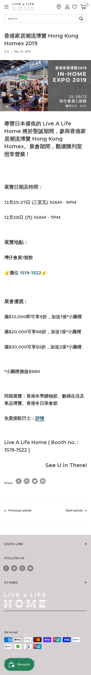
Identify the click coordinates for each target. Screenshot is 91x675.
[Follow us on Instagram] (22, 568)
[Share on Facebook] (19, 481)
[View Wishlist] (75, 7)
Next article (74, 510)
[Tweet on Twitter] (35, 481)
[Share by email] (43, 481)
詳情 (39, 418)
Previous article (20, 510)
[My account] (67, 6)
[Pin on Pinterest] (27, 481)
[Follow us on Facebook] (6, 568)
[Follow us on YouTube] (30, 568)
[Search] (81, 18)
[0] (83, 6)
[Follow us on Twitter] (14, 568)
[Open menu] (6, 6)
